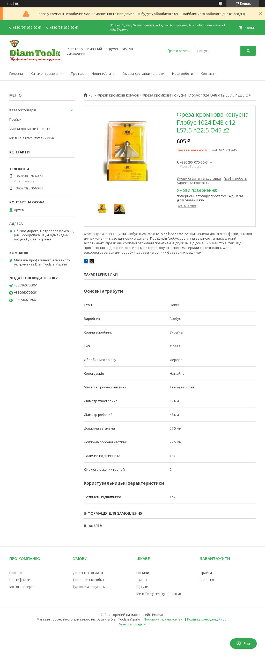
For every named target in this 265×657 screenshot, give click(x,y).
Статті (141, 579)
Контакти (209, 73)
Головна (16, 73)
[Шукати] (248, 51)
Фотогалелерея (22, 586)
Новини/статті (103, 73)
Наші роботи (182, 73)
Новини (142, 572)
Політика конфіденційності (207, 619)
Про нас (77, 73)
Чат (247, 643)
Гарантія (207, 579)
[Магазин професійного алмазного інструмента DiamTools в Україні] (35, 60)
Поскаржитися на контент (164, 619)
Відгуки (142, 586)
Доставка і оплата (88, 572)
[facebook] (86, 262)
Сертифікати (19, 579)
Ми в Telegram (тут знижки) (31, 138)
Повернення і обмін (89, 579)
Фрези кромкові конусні (118, 95)
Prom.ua (158, 614)
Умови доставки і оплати (143, 73)
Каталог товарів (44, 73)
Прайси (15, 119)
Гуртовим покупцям (89, 586)
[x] (92, 262)
